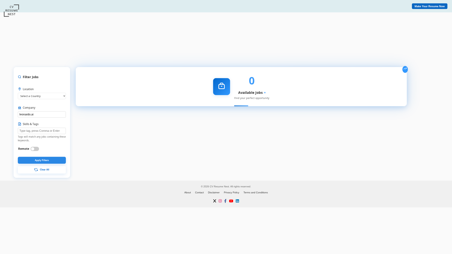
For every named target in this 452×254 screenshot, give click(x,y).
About (187, 192)
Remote (23, 149)
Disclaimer (214, 192)
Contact (199, 192)
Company (29, 108)
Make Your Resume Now (430, 6)
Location (28, 89)
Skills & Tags (30, 124)
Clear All (44, 169)
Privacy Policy (231, 192)
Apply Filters (42, 160)
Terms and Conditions (255, 192)
